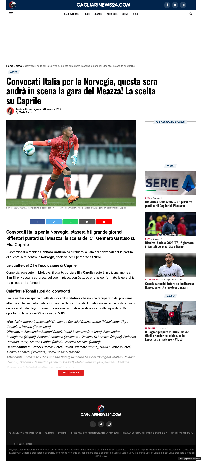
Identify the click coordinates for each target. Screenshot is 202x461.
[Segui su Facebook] (93, 424)
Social (125, 13)
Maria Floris (25, 112)
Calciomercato (71, 13)
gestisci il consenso (23, 443)
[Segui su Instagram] (109, 424)
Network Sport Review (182, 433)
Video (135, 13)
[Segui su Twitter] (101, 424)
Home (9, 65)
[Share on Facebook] (38, 221)
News (19, 65)
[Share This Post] (70, 221)
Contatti (49, 433)
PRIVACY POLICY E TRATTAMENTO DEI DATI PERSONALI (95, 433)
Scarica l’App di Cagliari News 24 (25, 433)
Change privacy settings (189, 459)
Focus (86, 13)
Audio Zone (112, 13)
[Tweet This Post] (54, 221)
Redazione (62, 433)
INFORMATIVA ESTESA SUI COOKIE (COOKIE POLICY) (144, 433)
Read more (69, 372)
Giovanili (98, 13)
